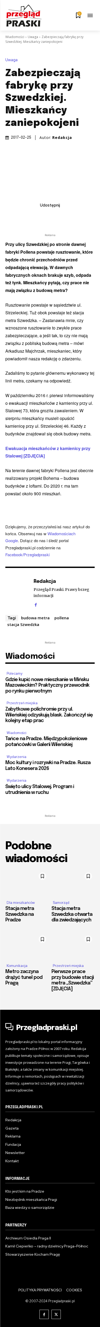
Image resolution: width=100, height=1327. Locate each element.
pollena (61, 617)
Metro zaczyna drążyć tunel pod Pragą (23, 977)
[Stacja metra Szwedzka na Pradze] (27, 883)
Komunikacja (17, 965)
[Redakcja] (18, 592)
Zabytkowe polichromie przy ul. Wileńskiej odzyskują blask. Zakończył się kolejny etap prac (49, 715)
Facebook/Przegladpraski (27, 554)
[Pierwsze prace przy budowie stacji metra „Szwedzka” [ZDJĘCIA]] (73, 946)
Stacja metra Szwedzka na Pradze (19, 914)
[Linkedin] (44, 217)
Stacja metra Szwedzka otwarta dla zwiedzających (71, 914)
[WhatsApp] (68, 217)
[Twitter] (31, 217)
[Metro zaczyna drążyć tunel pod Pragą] (27, 946)
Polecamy (14, 673)
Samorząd (61, 902)
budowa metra (35, 617)
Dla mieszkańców (21, 902)
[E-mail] (56, 217)
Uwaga (33, 37)
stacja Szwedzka (23, 624)
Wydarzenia (16, 757)
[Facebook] (19, 217)
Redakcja (62, 137)
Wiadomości (14, 37)
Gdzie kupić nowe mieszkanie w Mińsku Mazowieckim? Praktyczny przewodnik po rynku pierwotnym (47, 685)
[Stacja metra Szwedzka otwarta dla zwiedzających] (73, 883)
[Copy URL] (80, 217)
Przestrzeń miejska (22, 703)
